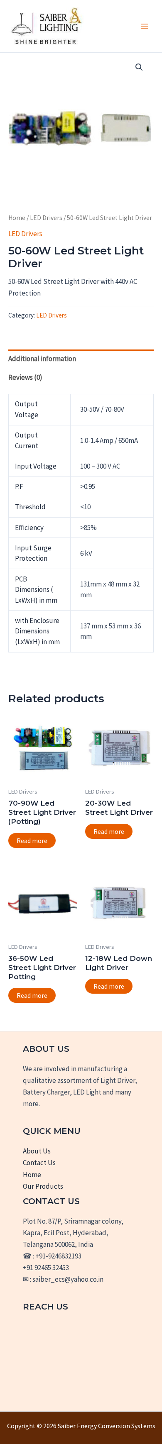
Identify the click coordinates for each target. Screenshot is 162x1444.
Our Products (43, 1186)
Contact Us (39, 1162)
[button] (139, 67)
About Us (37, 1151)
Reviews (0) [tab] (25, 377)
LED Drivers (46, 218)
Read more (32, 840)
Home (16, 218)
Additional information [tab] (42, 358)
